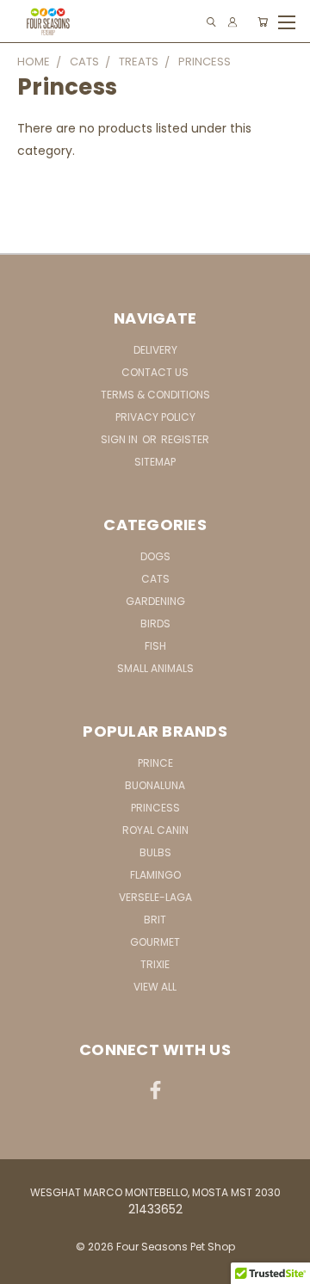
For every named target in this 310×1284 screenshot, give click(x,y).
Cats (155, 578)
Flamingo (155, 874)
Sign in (120, 439)
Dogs (155, 556)
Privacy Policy (155, 417)
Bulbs (155, 852)
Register (185, 439)
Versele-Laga (155, 897)
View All (155, 986)
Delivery (155, 350)
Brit (155, 919)
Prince (155, 763)
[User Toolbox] (232, 22)
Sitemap (155, 461)
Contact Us (155, 372)
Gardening (155, 601)
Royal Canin (155, 830)
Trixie (155, 964)
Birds (155, 623)
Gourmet (155, 942)
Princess (155, 807)
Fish (155, 646)
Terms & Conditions (155, 394)
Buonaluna (155, 785)
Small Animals (155, 668)
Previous (26, 1266)
